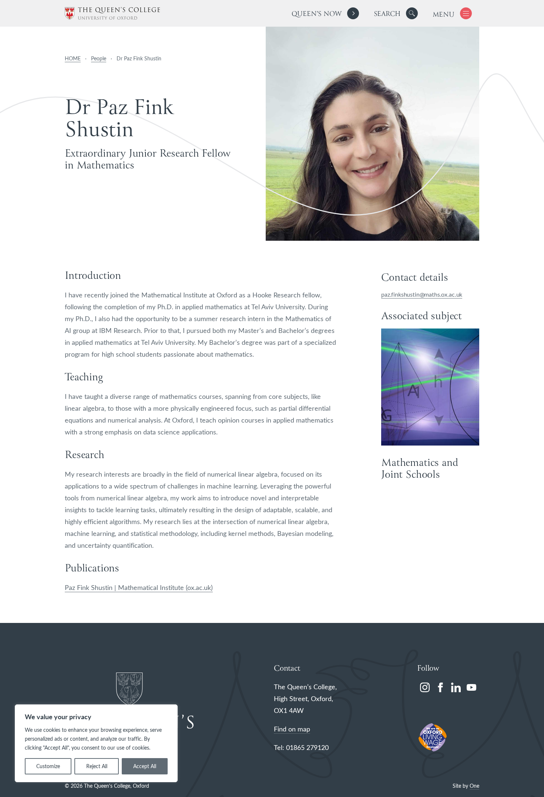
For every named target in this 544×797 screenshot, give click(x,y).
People (98, 58)
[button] (412, 13)
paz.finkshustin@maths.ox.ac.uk (421, 294)
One (474, 785)
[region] (96, 743)
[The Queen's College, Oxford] (112, 13)
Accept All (144, 766)
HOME (73, 58)
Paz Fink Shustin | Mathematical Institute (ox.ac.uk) (139, 587)
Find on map (292, 728)
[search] (395, 13)
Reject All (96, 766)
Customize (48, 766)
